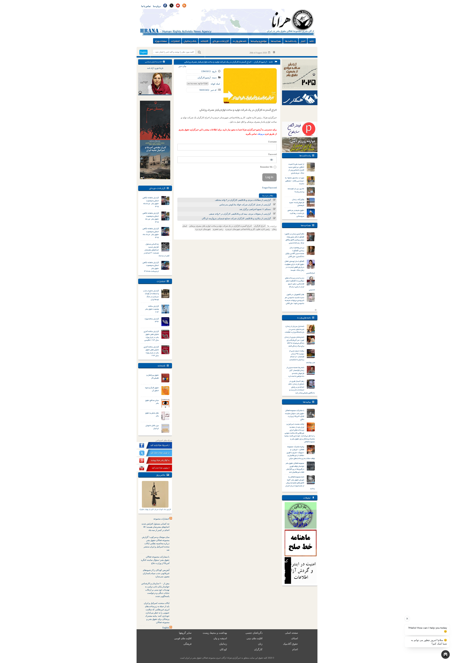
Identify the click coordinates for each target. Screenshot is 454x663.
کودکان (223, 649)
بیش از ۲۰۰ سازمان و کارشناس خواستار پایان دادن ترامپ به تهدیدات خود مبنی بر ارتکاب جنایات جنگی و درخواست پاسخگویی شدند (155, 589)
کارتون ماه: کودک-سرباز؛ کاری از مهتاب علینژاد (155, 509)
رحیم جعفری (218, 229)
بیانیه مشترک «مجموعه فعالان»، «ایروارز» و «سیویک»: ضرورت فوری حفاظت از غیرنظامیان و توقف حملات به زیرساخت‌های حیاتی (301, 452)
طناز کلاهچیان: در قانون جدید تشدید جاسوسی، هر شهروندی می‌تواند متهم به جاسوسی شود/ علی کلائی (294, 298)
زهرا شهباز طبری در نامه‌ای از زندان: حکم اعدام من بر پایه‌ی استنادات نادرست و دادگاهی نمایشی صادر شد (302, 387)
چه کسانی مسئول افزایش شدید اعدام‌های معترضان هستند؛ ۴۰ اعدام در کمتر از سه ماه (156, 250)
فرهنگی (187, 644)
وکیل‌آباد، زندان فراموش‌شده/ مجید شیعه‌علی (296, 202)
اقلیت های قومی (183, 638)
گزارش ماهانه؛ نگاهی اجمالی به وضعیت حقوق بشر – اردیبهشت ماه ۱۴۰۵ (151, 266)
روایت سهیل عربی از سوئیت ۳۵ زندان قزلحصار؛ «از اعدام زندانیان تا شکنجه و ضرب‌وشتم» (302, 356)
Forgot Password (269, 187)
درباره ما (157, 6)
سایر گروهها (185, 633)
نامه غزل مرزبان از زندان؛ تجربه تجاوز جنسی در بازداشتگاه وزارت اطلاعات (294, 329)
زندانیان (223, 644)
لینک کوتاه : (215, 84)
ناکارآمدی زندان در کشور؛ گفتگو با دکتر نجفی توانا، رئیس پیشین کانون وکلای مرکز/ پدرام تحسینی (294, 238)
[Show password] (272, 159)
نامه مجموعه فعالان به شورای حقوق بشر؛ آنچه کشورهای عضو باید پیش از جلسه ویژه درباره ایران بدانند (300, 482)
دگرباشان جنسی (253, 633)
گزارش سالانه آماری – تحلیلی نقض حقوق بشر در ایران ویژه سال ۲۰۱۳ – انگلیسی (151, 335)
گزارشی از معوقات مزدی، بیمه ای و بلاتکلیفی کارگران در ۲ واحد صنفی (240, 214)
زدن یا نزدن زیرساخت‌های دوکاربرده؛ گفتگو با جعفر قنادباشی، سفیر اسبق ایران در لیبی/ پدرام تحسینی (300, 283)
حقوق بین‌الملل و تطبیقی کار (152, 376)
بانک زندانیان (190, 40)
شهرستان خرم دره (203, 229)
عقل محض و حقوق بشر (152, 414)
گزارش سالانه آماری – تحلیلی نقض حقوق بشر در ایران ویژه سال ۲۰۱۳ (151, 351)
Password (272, 154)
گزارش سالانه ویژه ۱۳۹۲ (152, 320)
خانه (311, 40)
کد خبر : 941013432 (208, 90)
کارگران (257, 61)
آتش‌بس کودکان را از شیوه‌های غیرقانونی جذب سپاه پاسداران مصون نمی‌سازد (156, 573)
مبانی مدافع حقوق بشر (152, 401)
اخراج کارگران (259, 226)
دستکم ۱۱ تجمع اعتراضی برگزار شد (255, 209)
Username (272, 141)
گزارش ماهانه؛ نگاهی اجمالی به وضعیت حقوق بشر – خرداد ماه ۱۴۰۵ (151, 232)
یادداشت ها (290, 40)
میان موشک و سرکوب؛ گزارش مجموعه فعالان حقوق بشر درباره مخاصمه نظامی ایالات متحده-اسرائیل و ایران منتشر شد (155, 543)
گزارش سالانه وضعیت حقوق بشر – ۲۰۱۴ (151, 309)
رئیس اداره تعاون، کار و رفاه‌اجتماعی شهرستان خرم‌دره (247, 229)
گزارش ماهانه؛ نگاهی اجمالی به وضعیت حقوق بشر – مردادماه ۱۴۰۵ (151, 202)
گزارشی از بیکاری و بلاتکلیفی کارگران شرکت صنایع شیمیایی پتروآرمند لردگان (236, 218)
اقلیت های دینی (254, 638)
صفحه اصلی (291, 633)
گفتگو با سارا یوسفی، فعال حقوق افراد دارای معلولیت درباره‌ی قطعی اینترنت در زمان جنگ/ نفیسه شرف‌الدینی (300, 267)
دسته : (214, 77)
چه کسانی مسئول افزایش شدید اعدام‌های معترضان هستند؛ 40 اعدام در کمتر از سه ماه (155, 527)
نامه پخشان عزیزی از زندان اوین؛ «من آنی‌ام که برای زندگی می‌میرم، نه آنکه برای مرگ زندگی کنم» (294, 341)
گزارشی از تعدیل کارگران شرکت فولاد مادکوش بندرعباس (245, 204)
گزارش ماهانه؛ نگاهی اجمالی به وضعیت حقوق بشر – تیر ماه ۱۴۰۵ (151, 217)
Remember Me (266, 167)
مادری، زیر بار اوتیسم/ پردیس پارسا (295, 189)
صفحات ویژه (161, 40)
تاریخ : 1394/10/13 (209, 71)
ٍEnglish (165, 627)
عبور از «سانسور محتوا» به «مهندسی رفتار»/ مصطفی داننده (294, 180)
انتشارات (175, 40)
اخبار (303, 40)
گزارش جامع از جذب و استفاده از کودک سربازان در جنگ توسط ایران (151, 295)
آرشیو (264, 61)
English (143, 52)
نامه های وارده (239, 40)
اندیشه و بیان (220, 638)
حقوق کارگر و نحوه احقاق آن (152, 389)
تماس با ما (146, 6)
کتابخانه (204, 40)
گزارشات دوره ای (220, 40)
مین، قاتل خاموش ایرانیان (152, 426)
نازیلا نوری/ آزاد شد (155, 68)
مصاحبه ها (276, 40)
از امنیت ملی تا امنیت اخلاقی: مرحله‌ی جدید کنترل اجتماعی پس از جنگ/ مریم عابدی (296, 168)
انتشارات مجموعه (161, 519)
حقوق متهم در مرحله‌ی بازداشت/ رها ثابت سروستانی (295, 213)
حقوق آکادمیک (290, 644)
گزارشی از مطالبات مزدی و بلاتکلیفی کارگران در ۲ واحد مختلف (243, 200)
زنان (260, 644)
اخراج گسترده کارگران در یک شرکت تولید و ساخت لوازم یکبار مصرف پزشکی (220, 226)
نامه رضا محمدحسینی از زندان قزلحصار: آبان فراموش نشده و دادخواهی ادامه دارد (295, 371)
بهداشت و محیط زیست (215, 633)
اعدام (295, 649)
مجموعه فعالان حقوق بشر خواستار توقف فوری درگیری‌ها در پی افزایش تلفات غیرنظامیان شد (295, 467)
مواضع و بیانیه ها (259, 40)
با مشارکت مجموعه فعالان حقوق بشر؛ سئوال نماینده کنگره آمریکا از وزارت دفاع (155, 560)
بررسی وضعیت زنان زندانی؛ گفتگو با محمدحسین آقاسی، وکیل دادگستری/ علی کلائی (294, 251)
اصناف (294, 638)
